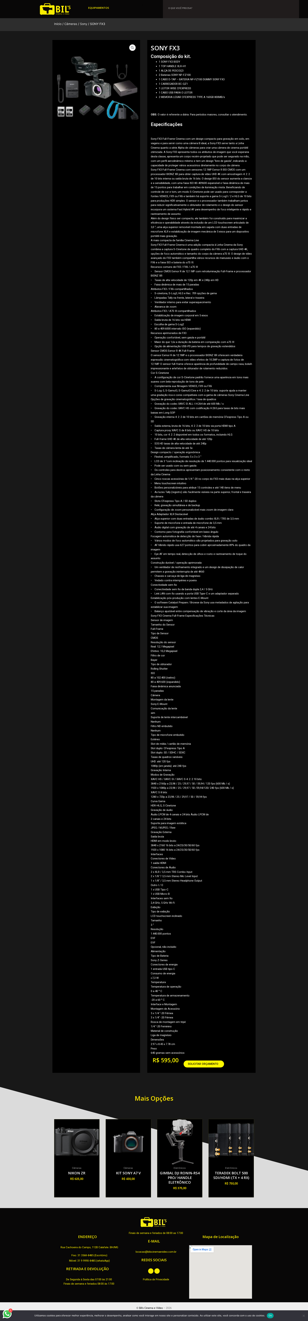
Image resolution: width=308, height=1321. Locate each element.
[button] (142, 5)
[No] (303, 1315)
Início (57, 24)
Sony (83, 24)
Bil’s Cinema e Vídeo (151, 1308)
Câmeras (70, 24)
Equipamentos (98, 7)
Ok (270, 1315)
